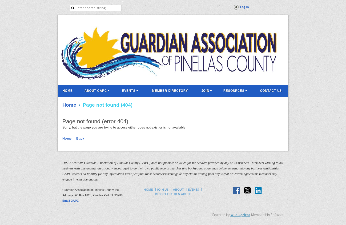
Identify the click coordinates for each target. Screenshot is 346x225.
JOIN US (163, 189)
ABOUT (178, 189)
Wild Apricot (240, 215)
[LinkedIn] (258, 191)
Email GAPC (70, 200)
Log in (244, 7)
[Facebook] (237, 191)
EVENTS (193, 189)
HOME (148, 189)
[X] (247, 191)
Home (69, 105)
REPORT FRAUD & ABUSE (173, 194)
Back (80, 138)
